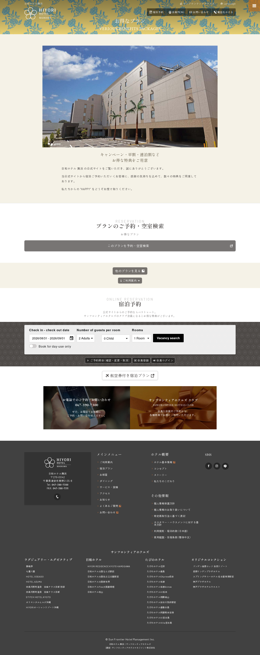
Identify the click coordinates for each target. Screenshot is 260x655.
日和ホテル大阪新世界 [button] (99, 581)
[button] (199, 12)
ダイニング (106, 481)
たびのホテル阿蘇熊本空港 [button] (160, 612)
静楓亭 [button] (29, 566)
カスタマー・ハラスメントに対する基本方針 (176, 523)
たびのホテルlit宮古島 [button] (158, 617)
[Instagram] (217, 466)
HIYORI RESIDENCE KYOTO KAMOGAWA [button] (109, 566)
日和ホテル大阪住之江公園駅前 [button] (103, 576)
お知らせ (105, 500)
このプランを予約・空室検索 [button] (128, 246)
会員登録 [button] (143, 360)
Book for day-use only (55, 346)
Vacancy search (168, 338)
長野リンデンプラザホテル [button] (206, 571)
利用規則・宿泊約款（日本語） (171, 531)
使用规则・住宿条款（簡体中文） (172, 537)
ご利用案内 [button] (130, 280)
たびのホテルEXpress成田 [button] (160, 576)
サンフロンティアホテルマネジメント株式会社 (133, 648)
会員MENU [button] (177, 12)
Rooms (137, 330)
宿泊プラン (106, 468)
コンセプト (160, 469)
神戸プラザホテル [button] (202, 581)
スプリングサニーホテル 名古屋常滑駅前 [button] (213, 576)
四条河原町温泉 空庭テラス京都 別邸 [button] (45, 587)
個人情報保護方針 (164, 503)
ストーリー (160, 475)
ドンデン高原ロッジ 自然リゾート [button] (210, 566)
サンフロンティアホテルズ (138, 644)
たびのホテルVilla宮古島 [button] (159, 623)
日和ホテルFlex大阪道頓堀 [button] (101, 587)
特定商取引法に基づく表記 (170, 516)
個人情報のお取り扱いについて (172, 510)
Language (229, 4)
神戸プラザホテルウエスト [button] (206, 587)
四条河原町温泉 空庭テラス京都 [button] (43, 592)
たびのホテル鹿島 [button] (156, 571)
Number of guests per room (88, 330)
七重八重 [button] (30, 571)
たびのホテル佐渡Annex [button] (159, 587)
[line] (225, 466)
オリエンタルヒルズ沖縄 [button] (38, 602)
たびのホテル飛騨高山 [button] (158, 597)
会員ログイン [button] (164, 360)
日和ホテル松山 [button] (95, 592)
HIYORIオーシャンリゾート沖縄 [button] (42, 607)
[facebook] (208, 466)
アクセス (105, 493)
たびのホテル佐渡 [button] (156, 581)
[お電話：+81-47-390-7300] (57, 496)
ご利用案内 (106, 462)
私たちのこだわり (164, 481)
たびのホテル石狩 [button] (156, 566)
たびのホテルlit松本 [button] (157, 592)
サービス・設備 (109, 487)
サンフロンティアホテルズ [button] (199, 4)
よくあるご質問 (109, 506)
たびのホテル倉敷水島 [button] (158, 607)
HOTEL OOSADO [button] (35, 576)
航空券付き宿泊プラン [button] (130, 375)
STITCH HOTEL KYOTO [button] (38, 597)
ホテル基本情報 (163, 462)
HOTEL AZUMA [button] (34, 581)
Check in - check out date (49, 330)
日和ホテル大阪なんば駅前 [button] (101, 571)
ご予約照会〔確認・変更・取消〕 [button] (109, 360)
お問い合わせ (108, 512)
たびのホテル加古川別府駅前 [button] (161, 602)
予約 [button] (158, 12)
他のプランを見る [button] (128, 271)
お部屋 (104, 475)
